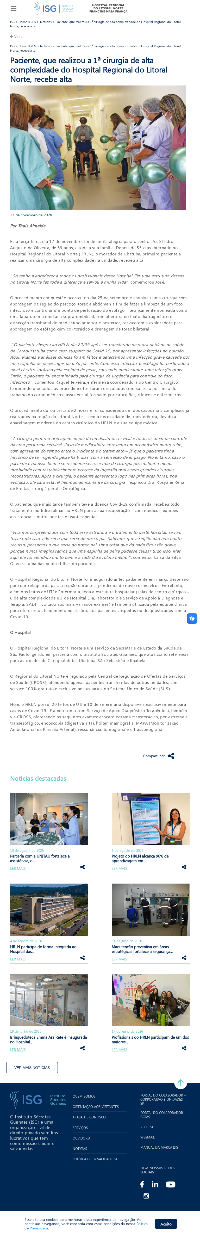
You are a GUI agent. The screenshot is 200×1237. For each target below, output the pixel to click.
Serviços (80, 1128)
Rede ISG (147, 1127)
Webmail (147, 1137)
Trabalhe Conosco (89, 1117)
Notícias (46, 22)
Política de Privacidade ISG (95, 1159)
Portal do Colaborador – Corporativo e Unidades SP (163, 1099)
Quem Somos (84, 1096)
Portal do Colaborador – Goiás (163, 1115)
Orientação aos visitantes (96, 1107)
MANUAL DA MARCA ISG (159, 1147)
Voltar (19, 36)
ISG (12, 22)
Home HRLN (27, 22)
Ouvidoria (81, 1138)
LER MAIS (18, 868)
